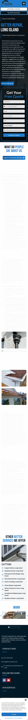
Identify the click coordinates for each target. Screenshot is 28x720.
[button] (25, 700)
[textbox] (12, 125)
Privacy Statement (18, 718)
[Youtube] (8, 680)
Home (4, 19)
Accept (14, 714)
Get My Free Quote (14, 135)
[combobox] (5, 106)
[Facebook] (4, 680)
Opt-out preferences (9, 718)
